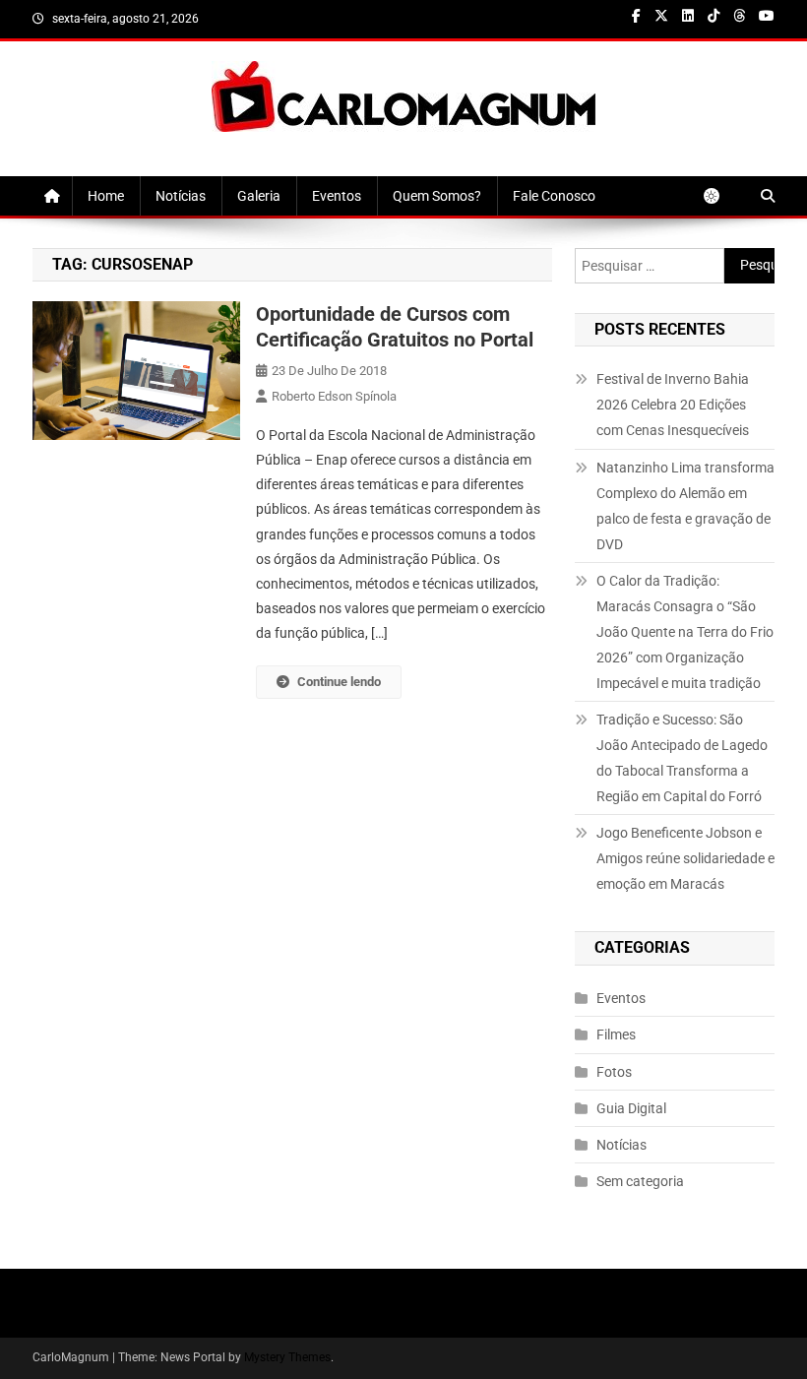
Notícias (180, 196)
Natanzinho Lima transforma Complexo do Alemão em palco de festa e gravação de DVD (685, 506)
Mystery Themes (287, 1357)
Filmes (616, 1034)
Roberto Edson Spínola (334, 396)
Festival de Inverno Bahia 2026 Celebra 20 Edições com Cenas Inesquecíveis (672, 404)
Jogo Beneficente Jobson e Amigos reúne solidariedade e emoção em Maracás (685, 858)
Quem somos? (437, 196)
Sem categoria (640, 1181)
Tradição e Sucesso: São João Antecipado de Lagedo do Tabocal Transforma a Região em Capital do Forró (682, 758)
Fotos (614, 1072)
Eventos (336, 196)
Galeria (258, 196)
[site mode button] (721, 196)
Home (106, 196)
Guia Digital (631, 1108)
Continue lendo (339, 681)
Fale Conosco (554, 196)
